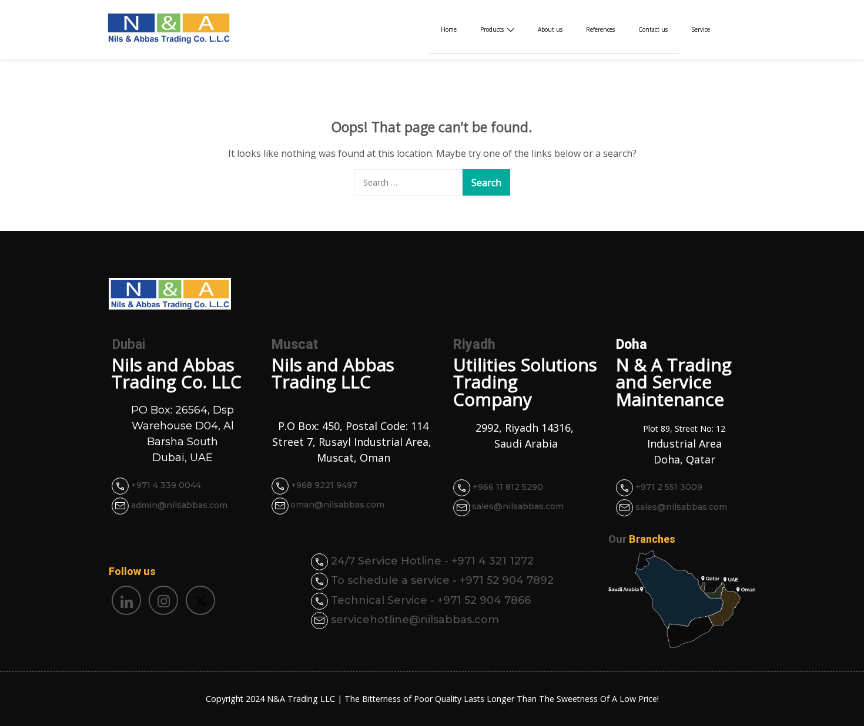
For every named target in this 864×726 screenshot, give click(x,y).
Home (449, 29)
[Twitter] (200, 600)
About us (550, 29)
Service (700, 29)
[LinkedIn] (126, 600)
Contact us (653, 29)
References (600, 29)
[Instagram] (163, 600)
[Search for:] (408, 182)
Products (492, 29)
